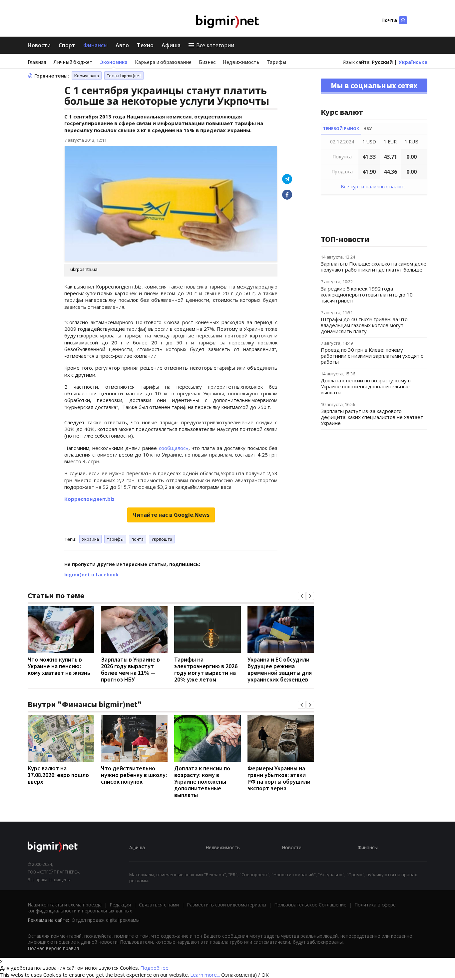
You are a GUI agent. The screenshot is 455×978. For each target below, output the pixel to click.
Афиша (171, 45)
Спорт (67, 45)
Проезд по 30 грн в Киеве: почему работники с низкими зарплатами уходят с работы (372, 355)
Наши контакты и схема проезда (65, 904)
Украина (90, 539)
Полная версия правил (53, 948)
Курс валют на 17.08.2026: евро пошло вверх (58, 774)
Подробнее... (156, 967)
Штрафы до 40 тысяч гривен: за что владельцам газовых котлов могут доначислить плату (364, 325)
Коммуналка (86, 76)
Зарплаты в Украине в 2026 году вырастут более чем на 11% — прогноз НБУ (130, 669)
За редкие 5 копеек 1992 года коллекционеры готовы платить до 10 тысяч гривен (367, 294)
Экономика (114, 62)
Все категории (215, 45)
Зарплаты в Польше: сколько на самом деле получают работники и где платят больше (373, 266)
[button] (302, 596)
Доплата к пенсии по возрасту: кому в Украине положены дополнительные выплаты (202, 781)
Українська (412, 62)
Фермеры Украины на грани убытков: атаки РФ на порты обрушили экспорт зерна (278, 778)
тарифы (115, 539)
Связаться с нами (159, 904)
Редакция (120, 904)
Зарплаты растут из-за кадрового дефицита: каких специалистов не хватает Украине (372, 417)
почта (138, 539)
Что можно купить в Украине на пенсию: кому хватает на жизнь (59, 666)
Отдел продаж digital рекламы (106, 920)
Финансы (95, 45)
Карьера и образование (163, 62)
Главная (37, 62)
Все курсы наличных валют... (374, 186)
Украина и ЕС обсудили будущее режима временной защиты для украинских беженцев (279, 669)
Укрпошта (162, 539)
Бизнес (207, 62)
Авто (122, 45)
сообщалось (174, 448)
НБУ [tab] (367, 128)
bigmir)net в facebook (91, 574)
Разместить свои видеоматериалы (226, 904)
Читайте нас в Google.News (171, 514)
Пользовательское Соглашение (310, 904)
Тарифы (276, 62)
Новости (39, 45)
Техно (145, 45)
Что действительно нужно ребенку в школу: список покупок (134, 774)
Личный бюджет (73, 62)
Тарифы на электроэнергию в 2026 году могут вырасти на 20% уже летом (205, 669)
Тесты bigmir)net (124, 76)
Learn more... (205, 974)
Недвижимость (241, 62)
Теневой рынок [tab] (341, 128)
